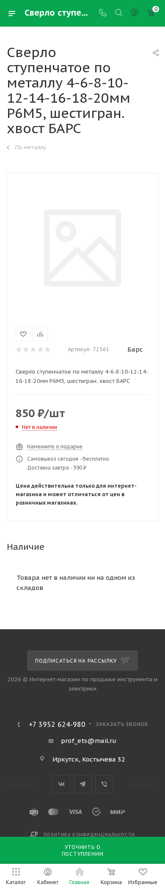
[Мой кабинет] (134, 13)
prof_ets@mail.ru (88, 741)
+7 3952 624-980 (57, 724)
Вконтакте (61, 784)
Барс (135, 349)
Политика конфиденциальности (89, 835)
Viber (104, 784)
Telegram (83, 784)
